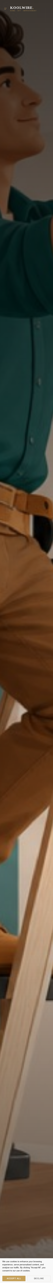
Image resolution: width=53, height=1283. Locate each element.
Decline (39, 1278)
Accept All (14, 1278)
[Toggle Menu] (5, 8)
